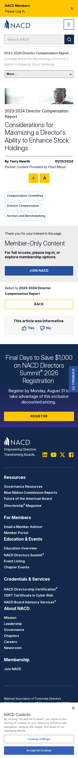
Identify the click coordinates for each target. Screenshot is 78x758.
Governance (14, 630)
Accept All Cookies (39, 750)
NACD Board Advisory (30, 602)
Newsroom (13, 648)
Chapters (11, 636)
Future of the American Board (28, 499)
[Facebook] (71, 454)
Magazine (22, 506)
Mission (10, 618)
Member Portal (16, 533)
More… (12, 74)
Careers (10, 642)
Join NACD (39, 270)
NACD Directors (24, 555)
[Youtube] (53, 454)
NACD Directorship (30, 589)
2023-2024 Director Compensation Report (36, 53)
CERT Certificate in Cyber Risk (28, 595)
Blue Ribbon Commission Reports (30, 493)
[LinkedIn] (45, 454)
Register (39, 416)
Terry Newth (20, 161)
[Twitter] (62, 454)
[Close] (73, 708)
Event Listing (14, 561)
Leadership (13, 624)
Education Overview (20, 548)
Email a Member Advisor (23, 527)
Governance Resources (23, 486)
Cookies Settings (39, 739)
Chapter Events (16, 567)
